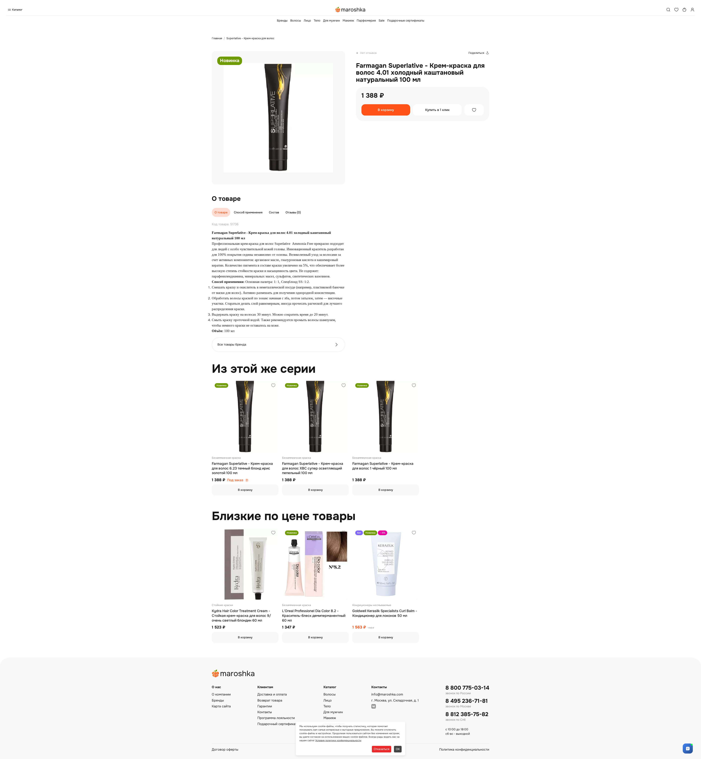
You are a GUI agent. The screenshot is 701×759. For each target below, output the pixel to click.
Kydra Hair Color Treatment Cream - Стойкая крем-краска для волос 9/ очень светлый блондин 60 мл (241, 615)
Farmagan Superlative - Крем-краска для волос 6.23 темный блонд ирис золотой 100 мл (242, 468)
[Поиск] (668, 9)
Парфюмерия (366, 20)
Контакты (264, 712)
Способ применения (248, 212)
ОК (398, 749)
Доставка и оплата (272, 694)
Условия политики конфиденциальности (338, 740)
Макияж (348, 20)
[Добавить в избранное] (474, 110)
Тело (317, 20)
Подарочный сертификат (277, 724)
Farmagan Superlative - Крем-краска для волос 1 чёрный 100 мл (382, 466)
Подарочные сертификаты (405, 20)
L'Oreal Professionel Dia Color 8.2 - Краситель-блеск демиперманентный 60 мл (313, 615)
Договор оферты (225, 750)
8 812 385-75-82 (466, 714)
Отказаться (381, 749)
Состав (274, 212)
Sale (381, 20)
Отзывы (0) (293, 212)
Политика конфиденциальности (464, 750)
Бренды (282, 20)
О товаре (220, 212)
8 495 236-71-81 (466, 701)
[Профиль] (692, 9)
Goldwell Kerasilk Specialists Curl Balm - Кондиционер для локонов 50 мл (384, 613)
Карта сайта (221, 706)
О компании (221, 694)
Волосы (295, 20)
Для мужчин (331, 20)
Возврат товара (269, 700)
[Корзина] (684, 9)
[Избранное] (676, 9)
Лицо (307, 20)
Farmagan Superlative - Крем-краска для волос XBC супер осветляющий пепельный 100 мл (312, 468)
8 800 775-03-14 (467, 688)
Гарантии (264, 706)
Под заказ (235, 480)
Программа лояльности (276, 718)
